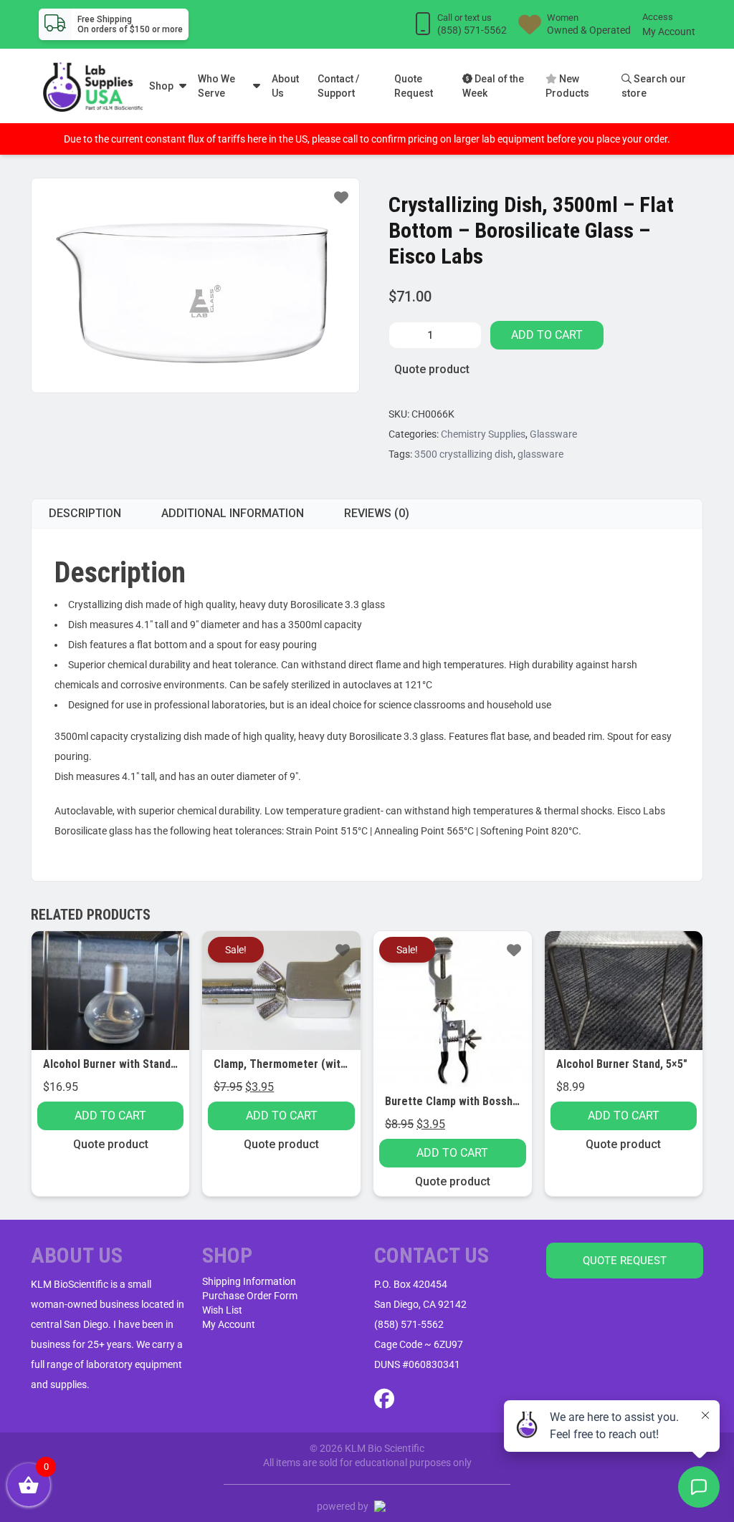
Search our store (653, 86)
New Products (567, 86)
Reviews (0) (376, 513)
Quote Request (413, 86)
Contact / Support (338, 86)
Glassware (553, 434)
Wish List (222, 1310)
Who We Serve (216, 86)
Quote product (432, 369)
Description (85, 513)
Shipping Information (249, 1281)
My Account (668, 31)
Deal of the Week (493, 86)
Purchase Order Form (249, 1295)
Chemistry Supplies (483, 434)
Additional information (232, 513)
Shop (161, 86)
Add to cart (547, 335)
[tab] (85, 513)
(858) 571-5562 (409, 1324)
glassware (540, 454)
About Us (285, 86)
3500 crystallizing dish (463, 454)
